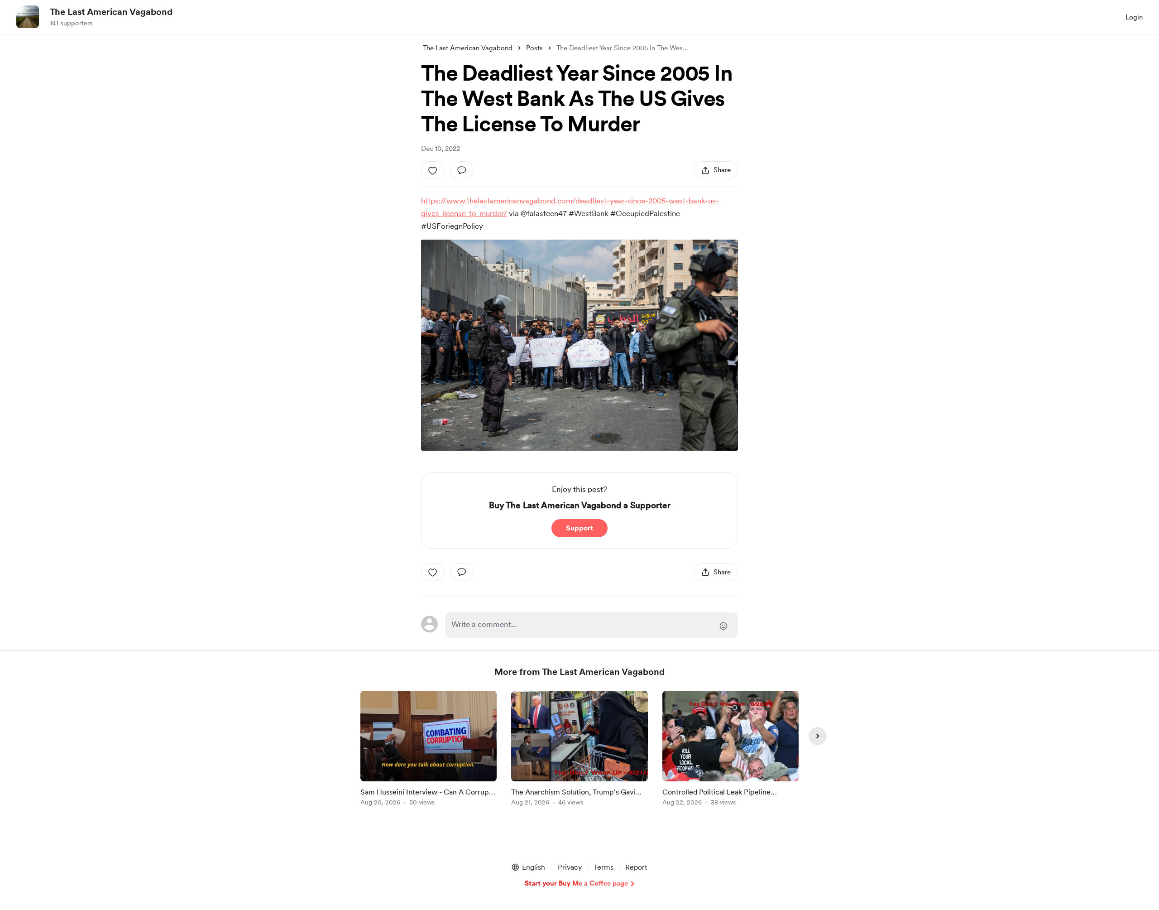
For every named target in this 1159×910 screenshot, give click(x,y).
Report (636, 867)
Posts (534, 48)
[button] (528, 867)
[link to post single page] (428, 750)
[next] (818, 736)
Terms (603, 867)
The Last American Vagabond (111, 11)
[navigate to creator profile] (27, 16)
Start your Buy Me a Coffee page (576, 883)
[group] (428, 750)
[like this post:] (433, 170)
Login (1134, 17)
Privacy (570, 867)
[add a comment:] (462, 170)
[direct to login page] (591, 625)
